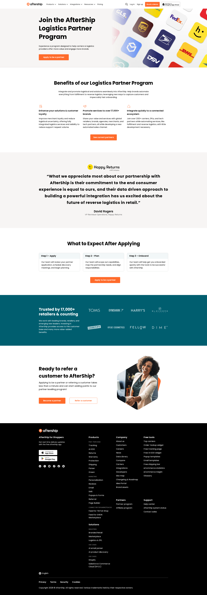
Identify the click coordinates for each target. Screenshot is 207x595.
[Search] (126, 4)
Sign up (140, 4)
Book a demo (152, 4)
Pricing (100, 4)
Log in (132, 4)
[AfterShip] (35, 4)
